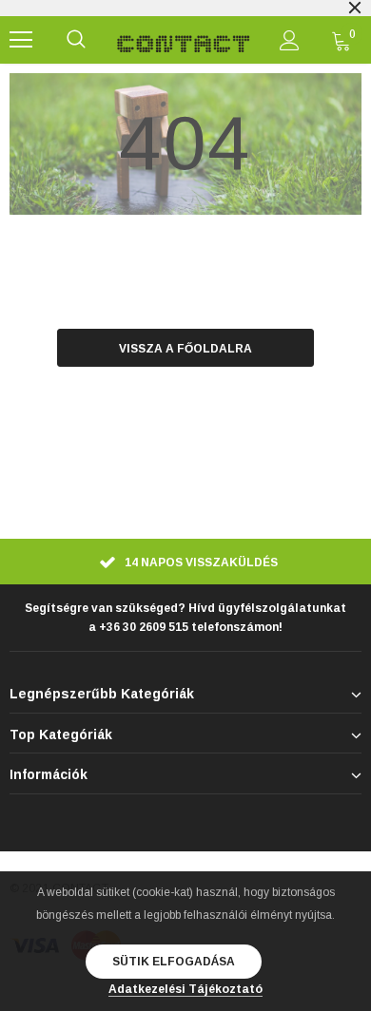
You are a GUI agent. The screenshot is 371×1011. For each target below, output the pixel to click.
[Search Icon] (76, 39)
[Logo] (183, 40)
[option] (185, 564)
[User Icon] (290, 40)
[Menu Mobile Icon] (21, 40)
